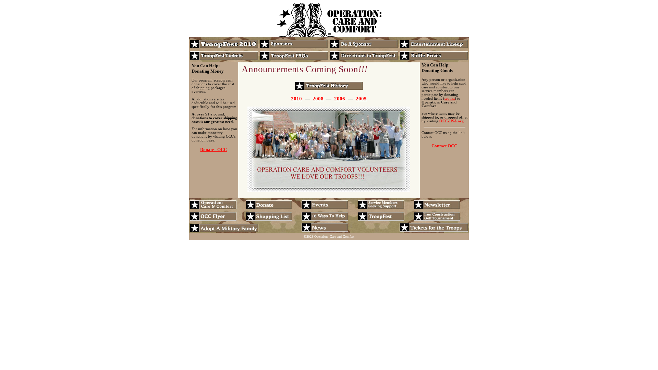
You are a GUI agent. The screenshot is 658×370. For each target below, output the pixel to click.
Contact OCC (444, 145)
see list (449, 98)
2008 (318, 98)
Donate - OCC (213, 149)
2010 (296, 98)
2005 (361, 98)
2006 (339, 98)
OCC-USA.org (451, 121)
